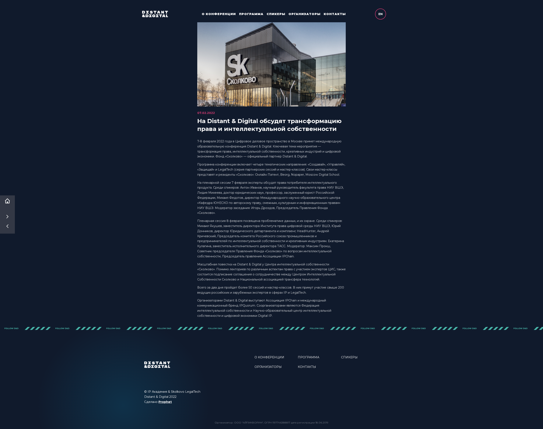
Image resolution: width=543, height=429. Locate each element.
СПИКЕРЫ (276, 14)
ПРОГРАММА (251, 14)
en (380, 14)
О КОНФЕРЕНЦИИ (219, 14)
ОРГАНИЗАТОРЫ (304, 14)
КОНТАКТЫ (335, 14)
